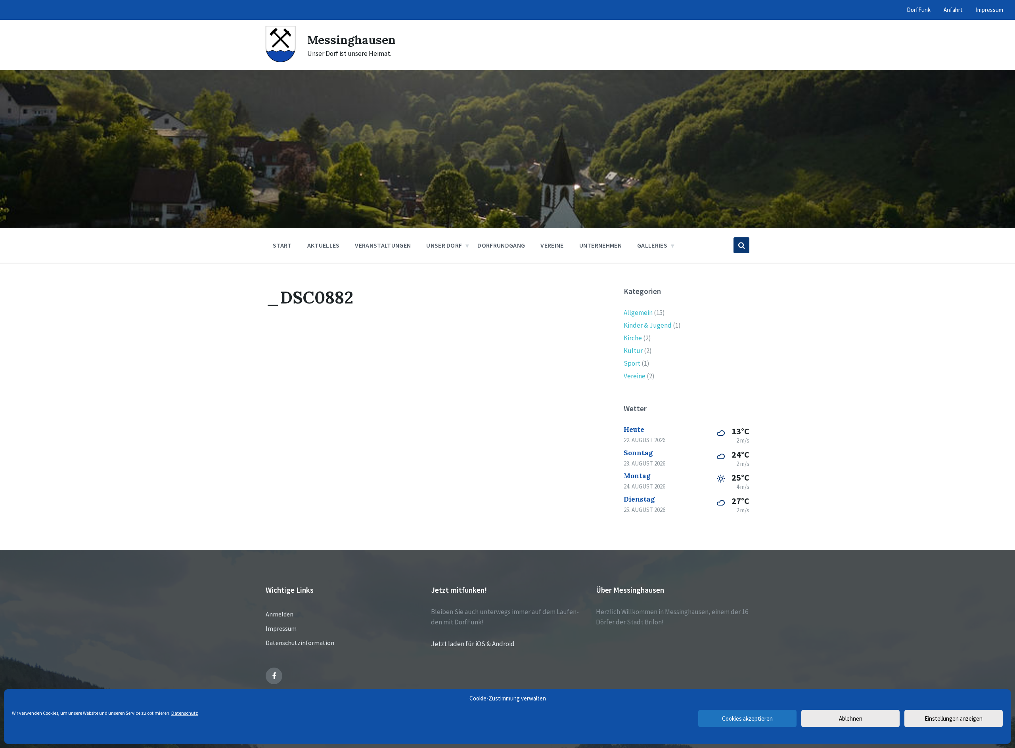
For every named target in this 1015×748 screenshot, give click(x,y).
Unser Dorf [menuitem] (444, 245)
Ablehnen (850, 718)
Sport (632, 363)
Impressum (281, 628)
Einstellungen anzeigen (953, 718)
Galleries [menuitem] (652, 245)
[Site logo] (280, 59)
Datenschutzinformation (300, 643)
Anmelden (279, 614)
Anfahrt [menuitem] (953, 9)
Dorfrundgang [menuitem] (501, 245)
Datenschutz (184, 713)
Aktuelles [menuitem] (323, 245)
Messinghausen (351, 39)
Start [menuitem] (282, 245)
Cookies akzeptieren (747, 718)
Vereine (634, 376)
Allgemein (638, 312)
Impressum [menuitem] (989, 9)
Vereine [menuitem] (551, 245)
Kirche (633, 338)
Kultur (633, 350)
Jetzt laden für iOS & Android (473, 643)
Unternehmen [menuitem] (600, 245)
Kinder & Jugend (648, 325)
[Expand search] (741, 245)
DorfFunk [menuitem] (919, 9)
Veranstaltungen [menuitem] (383, 245)
